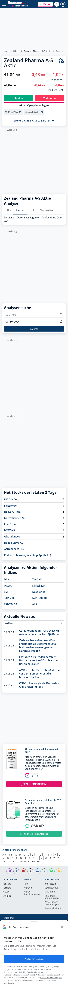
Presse (6, 892)
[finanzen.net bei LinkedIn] (37, 871)
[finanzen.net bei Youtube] (23, 871)
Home (6, 51)
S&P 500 (9, 598)
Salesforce (10, 505)
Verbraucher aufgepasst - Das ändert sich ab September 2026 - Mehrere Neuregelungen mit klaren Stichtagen (38, 645)
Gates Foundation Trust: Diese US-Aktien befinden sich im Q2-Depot (39, 632)
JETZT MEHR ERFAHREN (34, 834)
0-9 (10, 854)
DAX (6, 579)
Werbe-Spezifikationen (32, 893)
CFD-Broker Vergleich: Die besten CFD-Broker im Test (39, 684)
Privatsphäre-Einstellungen (51, 903)
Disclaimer (50, 892)
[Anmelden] (62, 4)
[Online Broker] (18, 5)
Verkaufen (46, 210)
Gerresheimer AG (14, 518)
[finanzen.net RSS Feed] (59, 871)
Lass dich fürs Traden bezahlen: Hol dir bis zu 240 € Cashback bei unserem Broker (38, 660)
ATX (34, 604)
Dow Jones (38, 592)
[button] (45, 4)
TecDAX (37, 579)
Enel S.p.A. (10, 524)
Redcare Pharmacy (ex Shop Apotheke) (27, 555)
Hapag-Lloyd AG (14, 542)
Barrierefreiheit (52, 908)
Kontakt (7, 884)
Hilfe (26, 884)
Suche (34, 328)
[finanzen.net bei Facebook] (16, 871)
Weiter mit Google (34, 959)
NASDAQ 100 (40, 598)
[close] (62, 927)
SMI (6, 592)
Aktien (16, 51)
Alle (8, 210)
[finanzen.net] (18, 2)
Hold (32, 210)
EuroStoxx (37, 861)
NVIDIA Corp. (12, 499)
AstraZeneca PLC (14, 549)
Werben (28, 888)
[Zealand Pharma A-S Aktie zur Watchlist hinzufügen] (61, 61)
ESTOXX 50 (10, 604)
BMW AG (9, 530)
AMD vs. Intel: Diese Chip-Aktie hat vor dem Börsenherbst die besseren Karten (40, 673)
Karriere (7, 888)
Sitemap (7, 896)
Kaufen (20, 210)
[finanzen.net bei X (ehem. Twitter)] (30, 871)
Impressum (50, 884)
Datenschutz (51, 888)
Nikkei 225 (38, 585)
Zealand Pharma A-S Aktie (37, 51)
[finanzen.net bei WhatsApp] (52, 871)
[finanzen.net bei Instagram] (9, 871)
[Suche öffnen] (56, 4)
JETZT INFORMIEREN (34, 784)
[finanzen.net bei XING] (45, 871)
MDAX (8, 585)
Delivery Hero (12, 512)
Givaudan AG (12, 536)
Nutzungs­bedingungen (51, 897)
